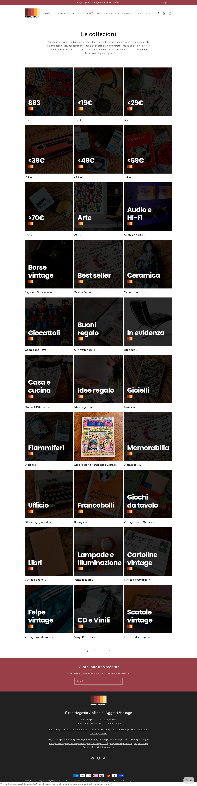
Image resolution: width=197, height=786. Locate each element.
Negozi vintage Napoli (97, 743)
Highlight (130, 349)
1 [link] (87, 650)
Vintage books (34, 579)
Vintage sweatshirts (38, 637)
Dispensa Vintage (36, 781)
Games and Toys (35, 349)
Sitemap (103, 733)
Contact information (119, 781)
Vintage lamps (83, 579)
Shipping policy (103, 781)
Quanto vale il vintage (100, 729)
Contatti (94, 733)
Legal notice (133, 781)
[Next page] (109, 651)
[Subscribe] (119, 681)
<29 (126, 120)
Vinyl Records (83, 637)
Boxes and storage (135, 637)
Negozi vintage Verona (105, 739)
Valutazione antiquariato (76, 729)
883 (27, 120)
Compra (59, 729)
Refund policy (64, 781)
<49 (76, 177)
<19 (76, 120)
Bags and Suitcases (37, 292)
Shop (50, 729)
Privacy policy (76, 781)
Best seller (81, 292)
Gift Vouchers (83, 349)
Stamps (79, 522)
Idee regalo (81, 407)
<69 (126, 177)
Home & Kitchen (36, 407)
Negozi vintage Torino (59, 739)
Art (76, 234)
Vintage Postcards (135, 579)
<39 (27, 177)
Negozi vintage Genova (121, 743)
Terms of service (89, 781)
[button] (62, 13)
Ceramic (129, 292)
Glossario (143, 729)
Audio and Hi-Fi (134, 234)
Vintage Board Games (138, 522)
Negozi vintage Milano (82, 739)
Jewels (128, 407)
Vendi (134, 729)
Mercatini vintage (121, 729)
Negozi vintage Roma (75, 743)
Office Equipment (36, 522)
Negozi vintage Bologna (129, 739)
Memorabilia (132, 464)
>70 (27, 234)
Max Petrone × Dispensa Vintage (95, 464)
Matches (30, 464)
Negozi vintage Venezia (103, 747)
